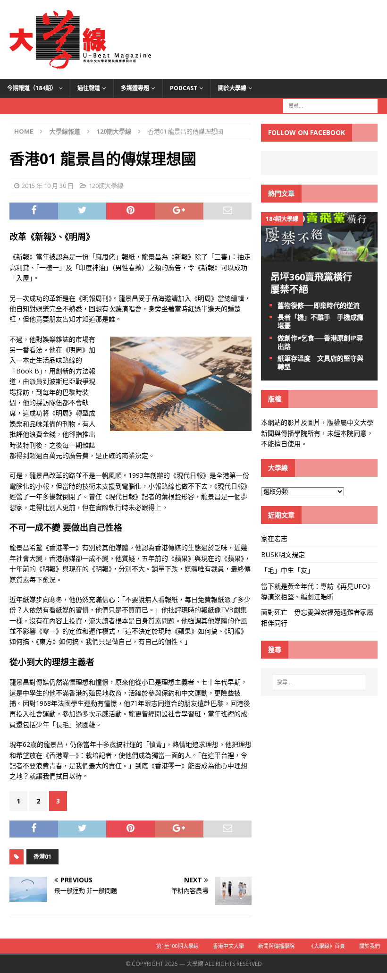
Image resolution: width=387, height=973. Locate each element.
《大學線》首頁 (327, 945)
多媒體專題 (135, 88)
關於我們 (369, 945)
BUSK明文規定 (283, 554)
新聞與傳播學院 (276, 945)
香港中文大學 (228, 945)
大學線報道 (65, 131)
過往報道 (88, 88)
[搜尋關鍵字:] (330, 105)
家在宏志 (274, 538)
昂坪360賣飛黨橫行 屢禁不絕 (316, 283)
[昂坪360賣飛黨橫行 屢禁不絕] (319, 256)
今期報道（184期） (32, 88)
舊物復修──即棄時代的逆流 (319, 305)
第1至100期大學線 (177, 945)
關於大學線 (232, 88)
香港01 (42, 857)
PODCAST (183, 88)
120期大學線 (106, 185)
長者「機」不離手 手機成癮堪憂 (320, 321)
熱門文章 (281, 193)
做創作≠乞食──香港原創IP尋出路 (320, 342)
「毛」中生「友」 (287, 570)
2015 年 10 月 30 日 (48, 185)
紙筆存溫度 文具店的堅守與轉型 (320, 362)
